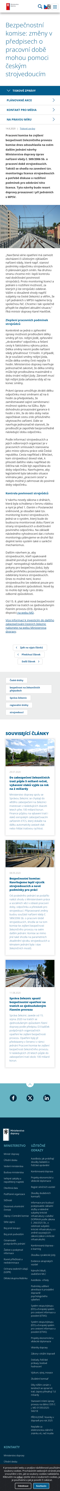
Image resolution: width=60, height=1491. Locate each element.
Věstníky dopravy (39, 1347)
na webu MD (25, 613)
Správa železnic (18, 697)
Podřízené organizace (14, 1194)
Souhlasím (41, 1486)
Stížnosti (8, 1200)
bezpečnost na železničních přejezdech (25, 689)
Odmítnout (23, 1486)
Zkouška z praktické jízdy (43, 1255)
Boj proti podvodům (14, 1234)
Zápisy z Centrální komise (16, 1215)
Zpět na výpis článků (31, 647)
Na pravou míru (19, 119)
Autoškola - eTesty (40, 1280)
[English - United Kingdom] (47, 8)
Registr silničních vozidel (43, 1187)
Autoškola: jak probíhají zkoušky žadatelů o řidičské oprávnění (42, 1162)
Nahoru (30, 1085)
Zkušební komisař (39, 1378)
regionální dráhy (19, 705)
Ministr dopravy (11, 1154)
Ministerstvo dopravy (12, 6)
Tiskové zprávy (24, 91)
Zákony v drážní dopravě (43, 1353)
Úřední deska (10, 1160)
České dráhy (16, 680)
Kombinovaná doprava (42, 1171)
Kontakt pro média (22, 110)
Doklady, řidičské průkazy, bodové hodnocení (39, 1363)
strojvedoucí (17, 712)
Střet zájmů (9, 1222)
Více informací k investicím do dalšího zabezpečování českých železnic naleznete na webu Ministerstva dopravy (30, 625)
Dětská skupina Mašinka (15, 1278)
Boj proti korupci (12, 1228)
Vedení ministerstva (13, 1166)
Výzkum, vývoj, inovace (42, 1372)
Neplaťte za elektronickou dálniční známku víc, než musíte (42, 1430)
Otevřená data (11, 1188)
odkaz (20, 1476)
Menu (55, 7)
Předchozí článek (31, 654)
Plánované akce (19, 100)
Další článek (28, 661)
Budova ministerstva (14, 1172)
